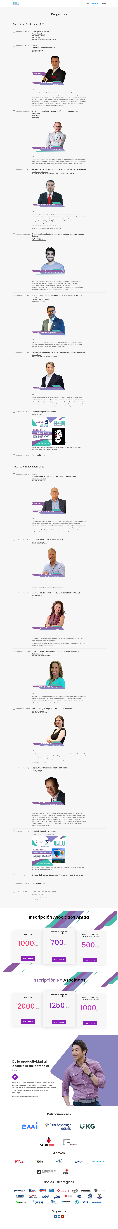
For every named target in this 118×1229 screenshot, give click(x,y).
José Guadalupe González (53, 172)
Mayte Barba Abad (41, 654)
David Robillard (44, 355)
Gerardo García (36, 116)
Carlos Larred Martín (39, 543)
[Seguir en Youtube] (62, 1216)
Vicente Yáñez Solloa (39, 34)
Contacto (103, 3)
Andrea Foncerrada (39, 711)
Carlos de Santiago (37, 50)
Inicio (87, 3)
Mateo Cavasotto (39, 239)
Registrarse (28, 958)
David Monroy (44, 38)
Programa (95, 3)
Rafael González (37, 771)
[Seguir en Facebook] (55, 1216)
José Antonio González (39, 479)
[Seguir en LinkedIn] (59, 1216)
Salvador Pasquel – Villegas (40, 300)
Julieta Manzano (37, 596)
